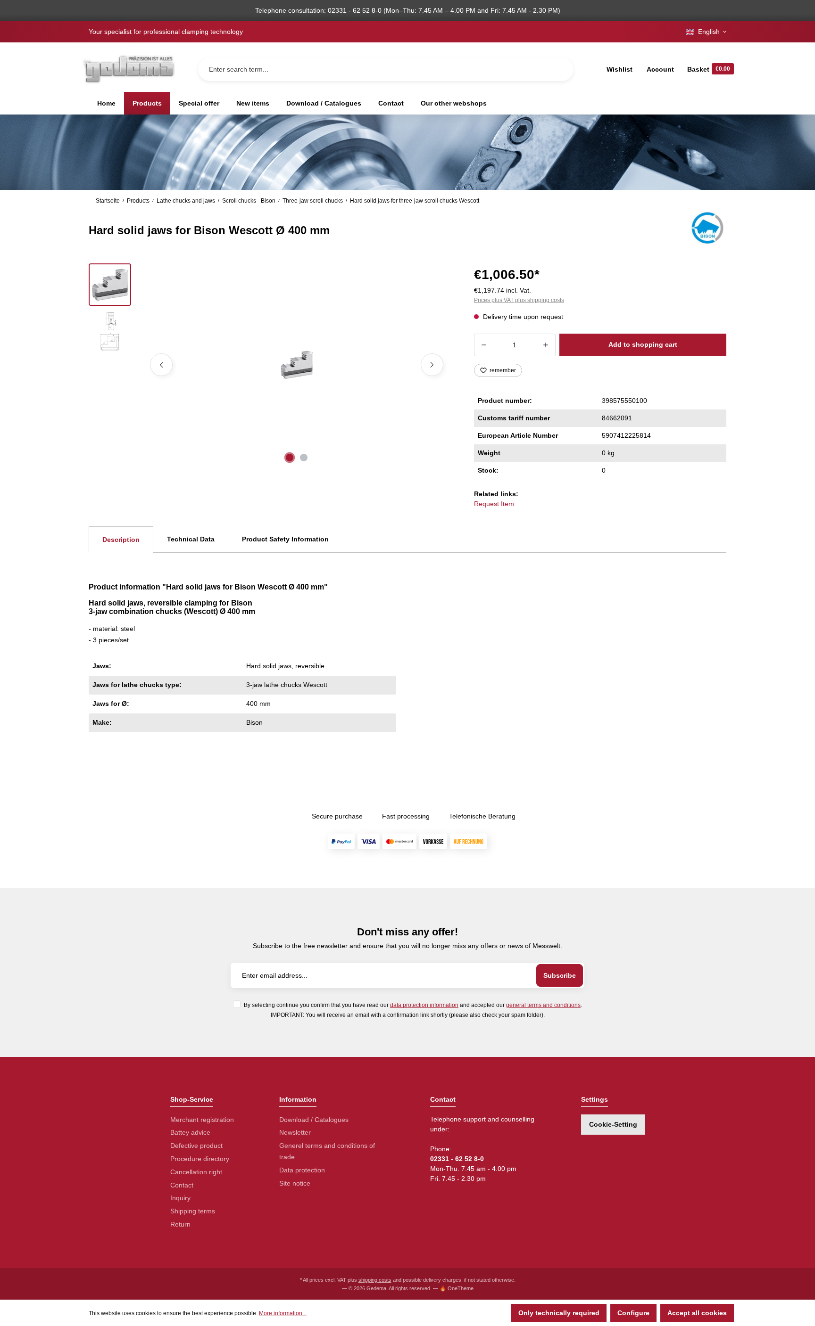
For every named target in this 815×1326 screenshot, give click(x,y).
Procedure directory (199, 1158)
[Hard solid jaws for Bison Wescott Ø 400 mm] (296, 365)
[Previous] (161, 364)
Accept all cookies (697, 1313)
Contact (181, 1185)
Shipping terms (192, 1211)
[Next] (432, 364)
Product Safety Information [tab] (285, 539)
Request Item (494, 503)
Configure (633, 1313)
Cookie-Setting (613, 1124)
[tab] (121, 539)
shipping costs (374, 1280)
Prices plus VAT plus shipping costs (519, 300)
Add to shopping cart (642, 344)
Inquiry (180, 1198)
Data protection (302, 1170)
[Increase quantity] (546, 345)
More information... (283, 1313)
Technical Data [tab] (191, 539)
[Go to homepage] (128, 69)
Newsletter (295, 1132)
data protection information (424, 1005)
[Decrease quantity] (483, 345)
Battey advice (190, 1132)
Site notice (294, 1183)
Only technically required (558, 1313)
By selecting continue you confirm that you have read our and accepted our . (413, 1005)
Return (180, 1224)
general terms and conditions (543, 1005)
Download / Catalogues (314, 1119)
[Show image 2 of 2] (304, 457)
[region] (270, 364)
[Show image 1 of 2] (289, 457)
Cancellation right (196, 1172)
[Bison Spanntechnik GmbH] (706, 228)
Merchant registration (202, 1119)
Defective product (196, 1145)
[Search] (559, 69)
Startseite (108, 200)
